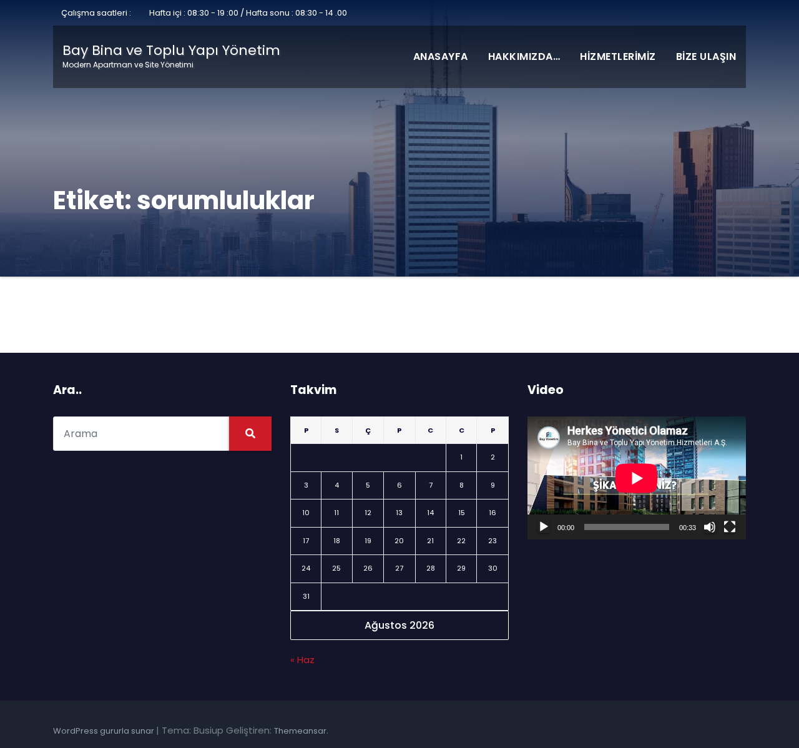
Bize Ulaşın (706, 56)
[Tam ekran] (729, 527)
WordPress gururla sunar (104, 731)
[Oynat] (543, 527)
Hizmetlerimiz (618, 56)
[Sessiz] (709, 527)
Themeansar (300, 731)
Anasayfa (440, 56)
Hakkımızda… (524, 56)
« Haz (302, 659)
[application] (636, 477)
